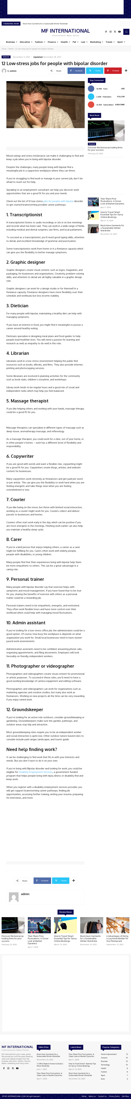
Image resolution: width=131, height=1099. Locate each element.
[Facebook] (106, 32)
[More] (126, 70)
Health (10, 49)
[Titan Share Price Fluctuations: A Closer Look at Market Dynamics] (93, 202)
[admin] (4, 70)
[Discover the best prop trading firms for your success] (106, 130)
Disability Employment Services (36, 772)
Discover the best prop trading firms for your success (105, 148)
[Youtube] (119, 32)
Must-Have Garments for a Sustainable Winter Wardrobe (45, 24)
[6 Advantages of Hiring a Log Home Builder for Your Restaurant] (117, 925)
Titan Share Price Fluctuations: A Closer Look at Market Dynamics (112, 201)
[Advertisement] (65, 7)
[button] (126, 32)
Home (4, 49)
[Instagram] (110, 32)
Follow (121, 96)
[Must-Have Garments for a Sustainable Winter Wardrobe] (93, 228)
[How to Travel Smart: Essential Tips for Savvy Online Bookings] (93, 215)
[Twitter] (115, 32)
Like (123, 88)
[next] (127, 24)
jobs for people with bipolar (58, 201)
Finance (92, 144)
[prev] (122, 24)
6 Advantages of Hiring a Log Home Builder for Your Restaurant (117, 938)
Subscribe (120, 104)
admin (13, 71)
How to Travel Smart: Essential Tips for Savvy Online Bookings (111, 214)
